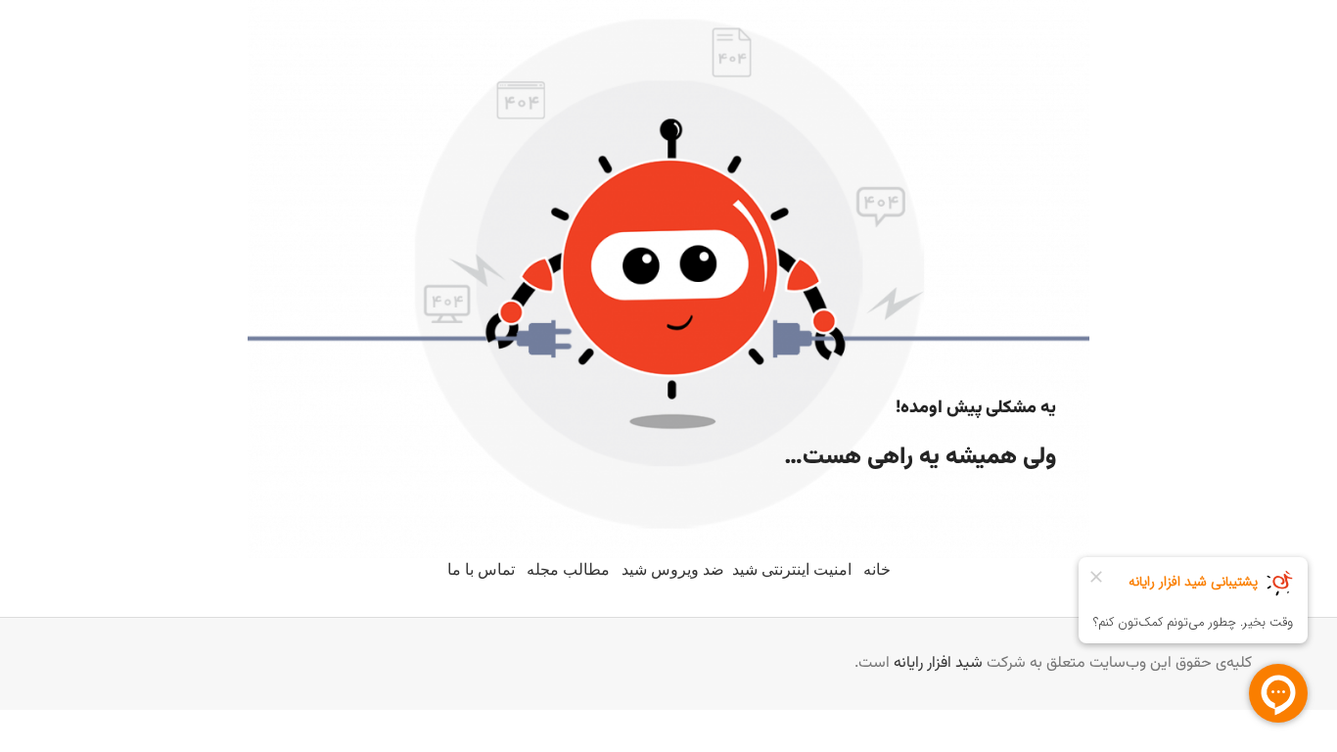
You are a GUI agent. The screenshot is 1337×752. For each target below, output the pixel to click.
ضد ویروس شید (673, 569)
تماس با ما (481, 569)
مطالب (586, 569)
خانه (877, 569)
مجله (543, 569)
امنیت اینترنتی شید (792, 569)
